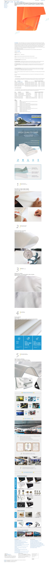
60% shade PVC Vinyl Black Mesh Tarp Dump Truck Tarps (21, 552)
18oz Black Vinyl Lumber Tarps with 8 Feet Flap (20, 541)
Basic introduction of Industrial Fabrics (35, 541)
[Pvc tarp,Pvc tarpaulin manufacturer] (4, 2)
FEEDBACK (18, 1)
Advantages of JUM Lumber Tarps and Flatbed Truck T (36, 543)
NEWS (12, 1)
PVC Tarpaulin (5, 7)
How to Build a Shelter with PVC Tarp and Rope (35, 542)
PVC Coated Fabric (6, 3)
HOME (6, 1)
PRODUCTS (9, 1)
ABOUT (15, 1)
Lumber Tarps (5, 4)
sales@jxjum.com (43, 0)
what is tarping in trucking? (33, 547)
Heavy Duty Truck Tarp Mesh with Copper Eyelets (20, 547)
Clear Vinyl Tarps (17, 548)
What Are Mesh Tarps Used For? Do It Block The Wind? (36, 544)
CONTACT (21, 1)
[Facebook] (4, 562)
